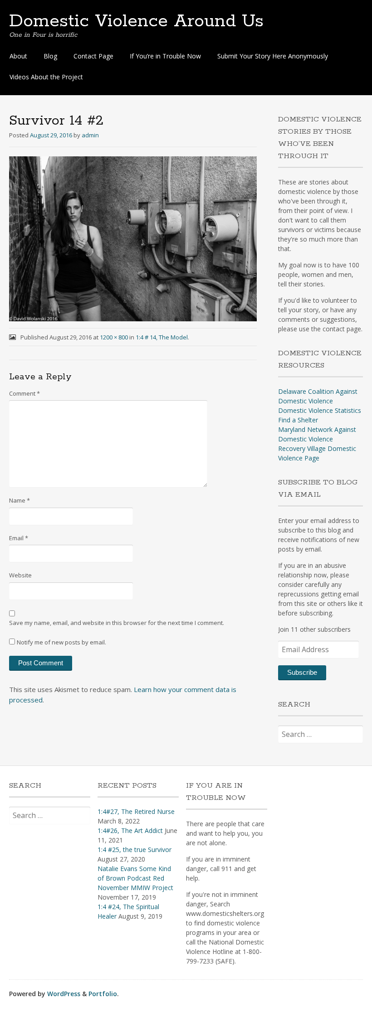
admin (90, 135)
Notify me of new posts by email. (61, 642)
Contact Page (93, 56)
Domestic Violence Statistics (319, 410)
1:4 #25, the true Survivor (134, 849)
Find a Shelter (298, 420)
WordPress (63, 993)
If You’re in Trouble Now (165, 56)
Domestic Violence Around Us (136, 21)
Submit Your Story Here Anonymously (272, 56)
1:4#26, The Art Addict (130, 830)
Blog (50, 56)
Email (18, 538)
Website (20, 575)
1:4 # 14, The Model (162, 337)
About (18, 56)
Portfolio (102, 993)
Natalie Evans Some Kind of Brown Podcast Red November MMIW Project (135, 878)
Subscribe (302, 672)
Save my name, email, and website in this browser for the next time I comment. (116, 623)
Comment (24, 393)
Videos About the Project (46, 77)
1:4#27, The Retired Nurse (136, 811)
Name (19, 500)
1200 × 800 (114, 337)
